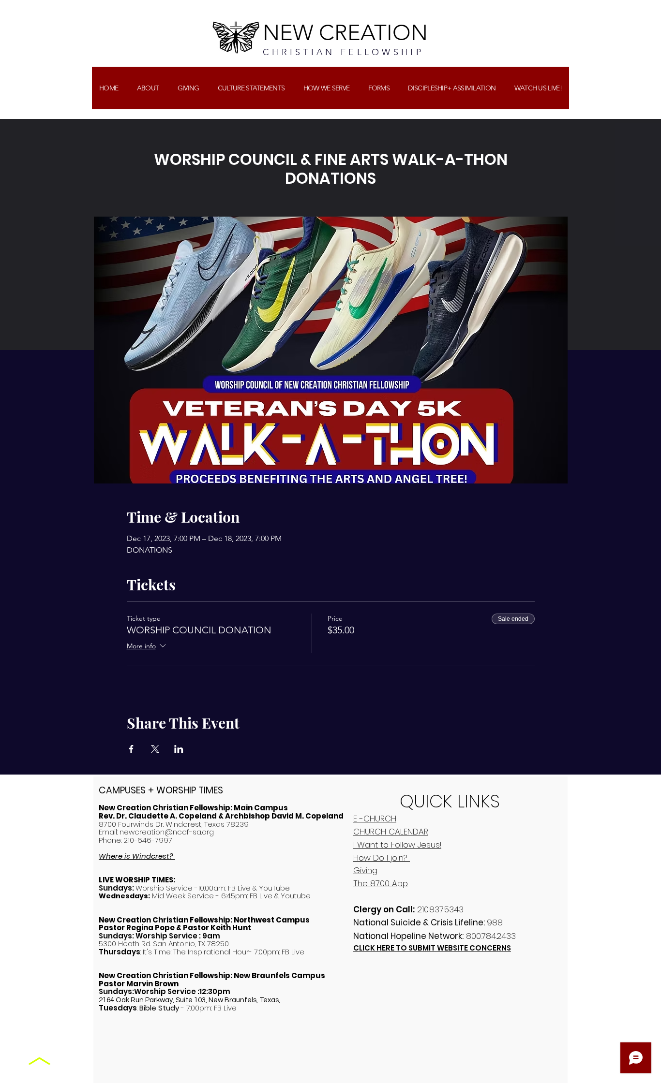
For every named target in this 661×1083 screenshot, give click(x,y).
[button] (188, 88)
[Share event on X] (155, 749)
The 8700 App (380, 883)
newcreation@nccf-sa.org (167, 832)
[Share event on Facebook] (131, 749)
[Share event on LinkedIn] (178, 749)
